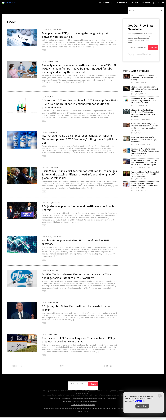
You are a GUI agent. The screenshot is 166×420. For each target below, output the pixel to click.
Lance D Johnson (145, 133)
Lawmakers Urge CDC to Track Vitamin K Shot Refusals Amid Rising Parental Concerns (145, 151)
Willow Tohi (143, 94)
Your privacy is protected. (135, 54)
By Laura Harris (55, 203)
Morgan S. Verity (145, 144)
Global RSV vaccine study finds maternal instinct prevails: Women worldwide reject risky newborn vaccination (144, 127)
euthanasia (147, 3)
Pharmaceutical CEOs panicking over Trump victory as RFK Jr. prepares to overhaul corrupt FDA (79, 340)
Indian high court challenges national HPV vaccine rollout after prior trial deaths (144, 186)
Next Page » (108, 366)
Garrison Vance (145, 119)
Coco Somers (144, 156)
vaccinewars (104, 3)
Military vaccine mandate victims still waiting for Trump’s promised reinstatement (144, 89)
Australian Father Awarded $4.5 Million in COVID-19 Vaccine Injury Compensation (144, 139)
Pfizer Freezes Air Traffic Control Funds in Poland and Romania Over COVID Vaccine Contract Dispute (144, 162)
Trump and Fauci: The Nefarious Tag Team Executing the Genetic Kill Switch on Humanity (145, 174)
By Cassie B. (53, 334)
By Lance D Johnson (56, 30)
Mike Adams (144, 179)
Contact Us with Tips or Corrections (83, 405)
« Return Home (16, 366)
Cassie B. (143, 82)
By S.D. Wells (54, 61)
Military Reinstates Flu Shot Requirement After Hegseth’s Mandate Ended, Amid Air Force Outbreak (143, 113)
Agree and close (142, 406)
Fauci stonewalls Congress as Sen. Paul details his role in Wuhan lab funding (144, 77)
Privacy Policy (83, 411)
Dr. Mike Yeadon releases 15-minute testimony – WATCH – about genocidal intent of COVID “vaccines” (76, 276)
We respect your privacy (70, 395)
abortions (159, 3)
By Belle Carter (54, 97)
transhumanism (120, 3)
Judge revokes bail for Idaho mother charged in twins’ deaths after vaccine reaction (143, 100)
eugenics (134, 3)
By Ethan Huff (54, 132)
